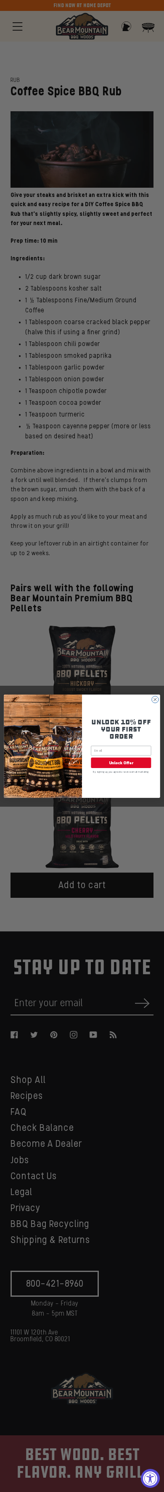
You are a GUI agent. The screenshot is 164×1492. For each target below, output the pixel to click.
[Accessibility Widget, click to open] (150, 1478)
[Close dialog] (155, 699)
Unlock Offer (121, 763)
